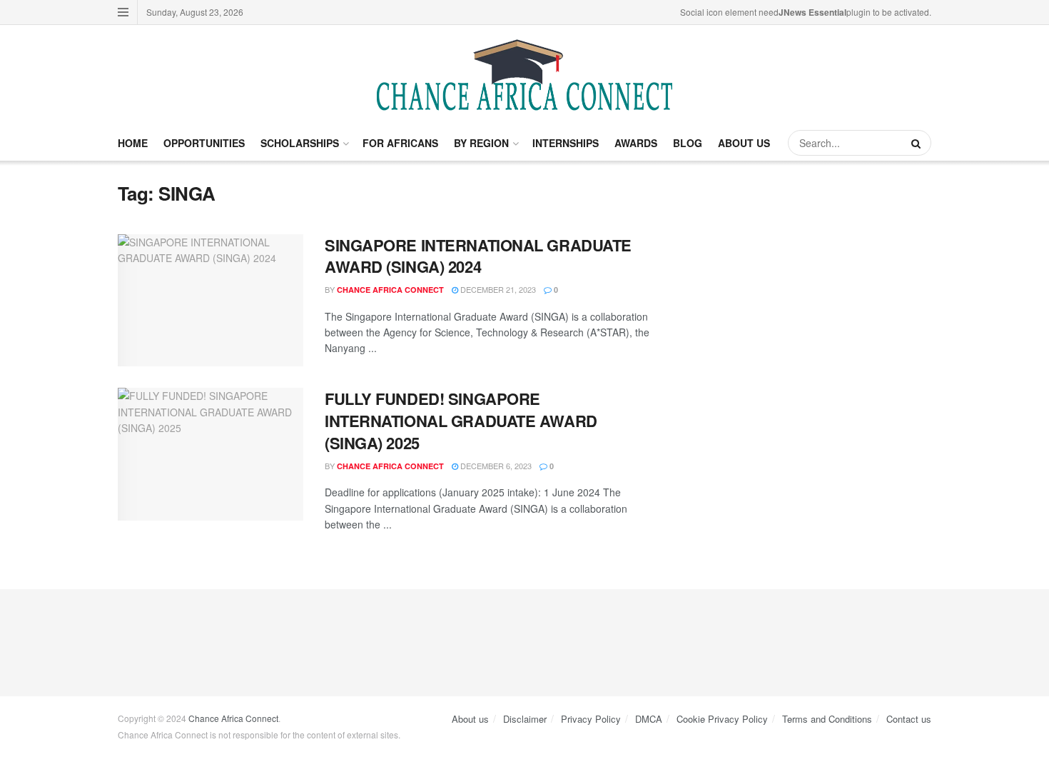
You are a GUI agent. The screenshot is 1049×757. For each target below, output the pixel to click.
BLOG (687, 143)
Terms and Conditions (827, 719)
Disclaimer (525, 719)
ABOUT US (744, 143)
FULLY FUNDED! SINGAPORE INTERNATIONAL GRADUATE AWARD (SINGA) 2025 (461, 420)
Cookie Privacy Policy (722, 719)
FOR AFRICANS (400, 143)
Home (133, 143)
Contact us (908, 719)
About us (470, 719)
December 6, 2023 (495, 465)
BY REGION (481, 143)
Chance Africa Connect (390, 289)
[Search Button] (917, 143)
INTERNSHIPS (565, 143)
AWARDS (635, 143)
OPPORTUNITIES (204, 143)
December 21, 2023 (497, 289)
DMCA (648, 719)
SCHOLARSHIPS (299, 143)
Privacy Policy (591, 719)
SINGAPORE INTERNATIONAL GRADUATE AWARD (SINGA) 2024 (478, 256)
